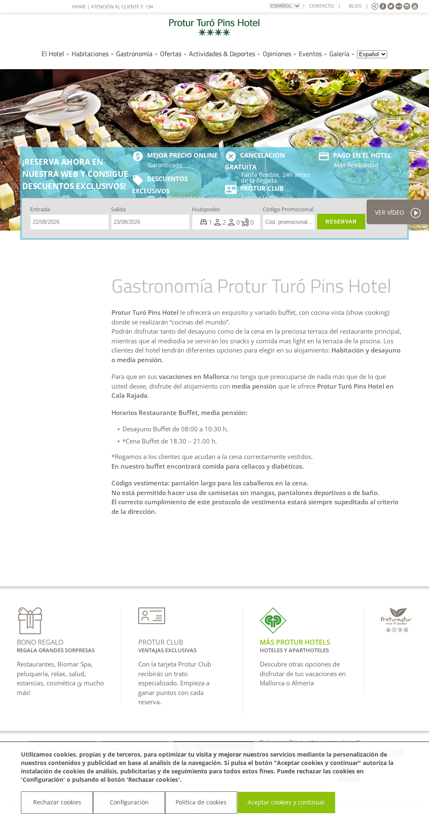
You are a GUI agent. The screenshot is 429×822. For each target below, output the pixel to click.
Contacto (321, 6)
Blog (355, 6)
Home (79, 6)
